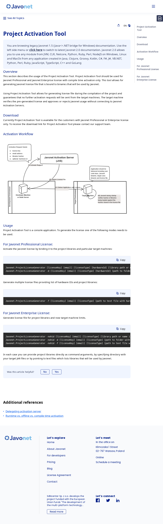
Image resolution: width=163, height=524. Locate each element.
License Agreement (59, 475)
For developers (56, 455)
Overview (142, 37)
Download (142, 44)
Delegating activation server (23, 411)
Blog (49, 468)
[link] (19, 6)
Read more (56, 511)
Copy (122, 259)
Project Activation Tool (146, 28)
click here (35, 50)
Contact (52, 481)
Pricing (51, 462)
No (45, 372)
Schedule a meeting (108, 462)
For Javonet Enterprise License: (147, 78)
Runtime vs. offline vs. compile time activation (35, 416)
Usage (140, 58)
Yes (57, 372)
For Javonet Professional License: (148, 68)
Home (50, 442)
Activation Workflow (147, 51)
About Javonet (56, 449)
